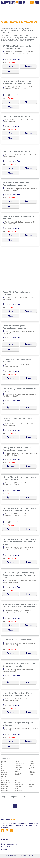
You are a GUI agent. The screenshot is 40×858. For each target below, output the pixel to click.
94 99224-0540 (9, 228)
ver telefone (16, 59)
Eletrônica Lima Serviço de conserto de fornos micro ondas (19, 665)
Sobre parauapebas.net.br (10, 844)
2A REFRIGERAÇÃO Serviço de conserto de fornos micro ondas (17, 82)
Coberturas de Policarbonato (5, 779)
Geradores (18, 767)
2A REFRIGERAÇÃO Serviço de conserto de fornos (17, 47)
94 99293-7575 (9, 460)
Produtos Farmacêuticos (33, 768)
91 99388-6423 (9, 430)
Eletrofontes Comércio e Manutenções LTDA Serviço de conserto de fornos (20, 605)
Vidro (30, 786)
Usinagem (32, 781)
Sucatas (31, 777)
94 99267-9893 (9, 338)
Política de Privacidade (29, 855)
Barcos (3, 767)
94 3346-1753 (9, 735)
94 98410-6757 (9, 587)
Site (11, 66)
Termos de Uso (20, 855)
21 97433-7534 (9, 161)
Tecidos (31, 779)
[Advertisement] (20, 13)
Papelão (31, 761)
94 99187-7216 (9, 401)
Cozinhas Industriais (4, 785)
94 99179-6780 (9, 705)
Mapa (11, 72)
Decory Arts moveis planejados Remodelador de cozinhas (17, 449)
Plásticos (31, 765)
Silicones (31, 774)
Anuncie (5, 849)
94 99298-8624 (9, 60)
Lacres (17, 777)
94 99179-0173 (9, 371)
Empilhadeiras (5, 788)
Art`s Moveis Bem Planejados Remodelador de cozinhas (16, 184)
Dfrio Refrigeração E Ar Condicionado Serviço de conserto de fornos (19, 509)
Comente (29, 66)
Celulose (4, 774)
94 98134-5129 (9, 676)
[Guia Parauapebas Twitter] (8, 831)
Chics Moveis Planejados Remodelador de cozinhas (15, 327)
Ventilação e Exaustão (32, 783)
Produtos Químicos (32, 771)
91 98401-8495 (9, 126)
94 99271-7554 (9, 618)
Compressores (5, 782)
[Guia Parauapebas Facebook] (3, 831)
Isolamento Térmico (18, 773)
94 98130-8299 (9, 304)
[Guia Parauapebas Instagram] (12, 831)
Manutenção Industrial (19, 785)
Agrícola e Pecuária (4, 762)
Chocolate (4, 777)
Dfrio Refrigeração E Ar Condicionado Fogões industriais (19, 478)
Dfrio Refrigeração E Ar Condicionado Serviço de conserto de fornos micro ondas (19, 541)
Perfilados (32, 763)
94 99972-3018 (9, 195)
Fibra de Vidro (19, 763)
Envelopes (4, 790)
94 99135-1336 (9, 491)
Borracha (4, 772)
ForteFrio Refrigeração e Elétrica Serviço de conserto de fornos (17, 694)
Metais (17, 788)
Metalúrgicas (19, 790)
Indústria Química (17, 770)
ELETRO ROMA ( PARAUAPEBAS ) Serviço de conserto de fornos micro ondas (19, 575)
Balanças (4, 765)
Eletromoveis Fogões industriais (17, 640)
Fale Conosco (7, 846)
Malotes (17, 782)
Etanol (17, 761)
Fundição (18, 765)
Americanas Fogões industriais (17, 116)
